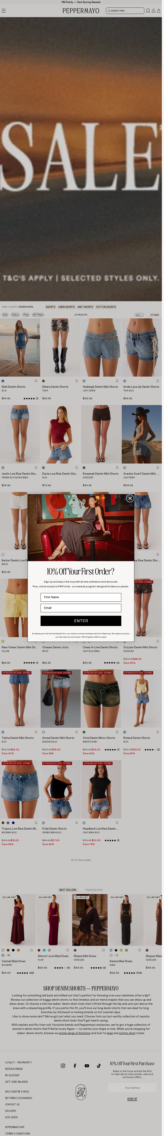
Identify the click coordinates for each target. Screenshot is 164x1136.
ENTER (81, 621)
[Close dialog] (130, 498)
